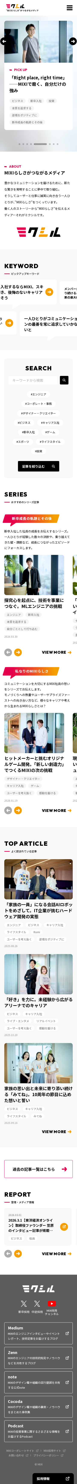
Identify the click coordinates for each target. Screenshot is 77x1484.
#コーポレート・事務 (38, 404)
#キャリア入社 (50, 423)
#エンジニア (38, 394)
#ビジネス (24, 423)
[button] (4, 41)
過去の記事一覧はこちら (34, 1169)
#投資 (38, 451)
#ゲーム (50, 432)
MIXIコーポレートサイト (20, 1450)
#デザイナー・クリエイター (38, 413)
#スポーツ (22, 442)
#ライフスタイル (50, 442)
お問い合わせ (16, 1455)
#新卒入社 (28, 432)
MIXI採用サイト (52, 1450)
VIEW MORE (54, 652)
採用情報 (43, 1478)
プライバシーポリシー (46, 1455)
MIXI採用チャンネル (52, 1311)
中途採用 (37, 1312)
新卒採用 (24, 1312)
